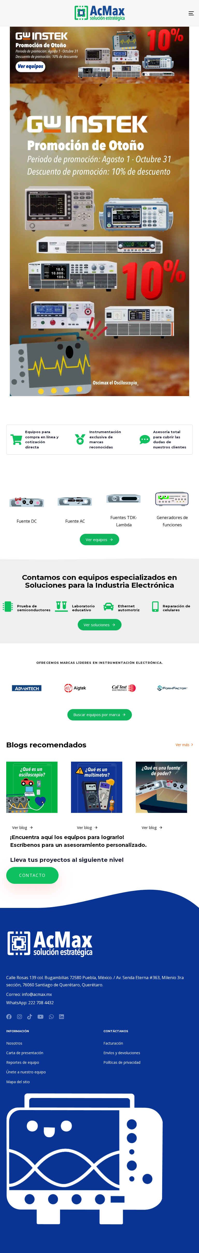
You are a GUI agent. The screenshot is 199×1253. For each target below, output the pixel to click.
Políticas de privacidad (121, 1062)
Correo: (14, 994)
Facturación (113, 1043)
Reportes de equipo (22, 1062)
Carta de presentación (24, 1052)
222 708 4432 (41, 1003)
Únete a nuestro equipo (26, 1071)
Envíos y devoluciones (121, 1052)
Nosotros (14, 1043)
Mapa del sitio (18, 1081)
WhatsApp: (17, 1003)
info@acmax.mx (37, 994)
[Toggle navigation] (162, 13)
